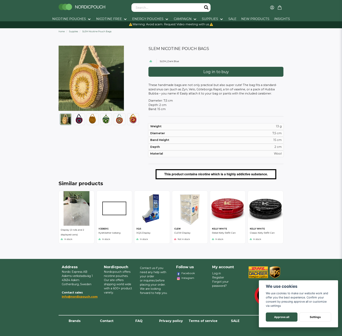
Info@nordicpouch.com (80, 296)
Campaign (183, 19)
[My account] (272, 7)
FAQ (138, 321)
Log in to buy (216, 71)
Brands (75, 321)
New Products (255, 19)
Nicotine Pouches (69, 19)
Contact (106, 321)
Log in (216, 273)
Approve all (281, 317)
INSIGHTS (282, 19)
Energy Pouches (147, 19)
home (62, 31)
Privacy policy (171, 321)
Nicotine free (109, 19)
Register (218, 277)
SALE (232, 19)
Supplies (210, 19)
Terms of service (203, 321)
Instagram (187, 277)
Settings (315, 317)
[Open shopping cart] (279, 7)
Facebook (188, 273)
